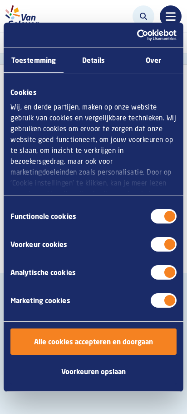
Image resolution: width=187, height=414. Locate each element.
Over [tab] (153, 60)
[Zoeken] (143, 16)
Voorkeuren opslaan (93, 371)
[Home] (25, 16)
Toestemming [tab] (33, 60)
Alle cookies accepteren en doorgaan (93, 341)
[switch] (164, 244)
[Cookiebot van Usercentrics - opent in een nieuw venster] (137, 35)
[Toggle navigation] (171, 16)
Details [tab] (93, 60)
